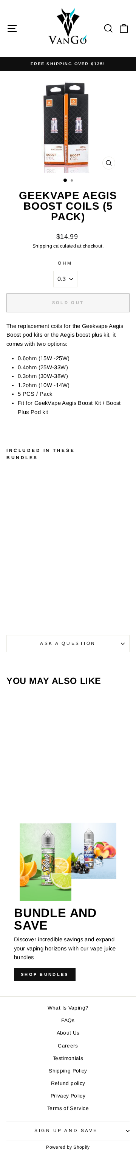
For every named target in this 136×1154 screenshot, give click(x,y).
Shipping (42, 246)
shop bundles (45, 974)
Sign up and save (66, 1130)
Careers (68, 1046)
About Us (68, 1033)
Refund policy (68, 1083)
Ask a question (68, 643)
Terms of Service (68, 1108)
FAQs (67, 1020)
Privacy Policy (68, 1096)
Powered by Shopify (68, 1147)
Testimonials (68, 1058)
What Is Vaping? (68, 1008)
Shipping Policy (68, 1071)
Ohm (65, 262)
